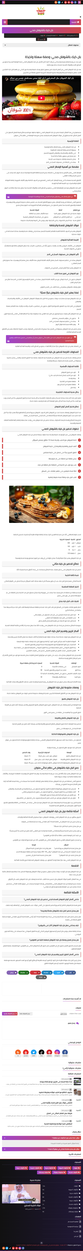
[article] (23, 989)
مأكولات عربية (20, 1168)
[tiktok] (62, 2)
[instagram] (72, 2)
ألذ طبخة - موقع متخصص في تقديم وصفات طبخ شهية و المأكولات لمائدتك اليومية (40, 1245)
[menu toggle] (79, 2)
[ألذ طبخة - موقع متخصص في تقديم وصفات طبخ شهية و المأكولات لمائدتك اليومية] (41, 10)
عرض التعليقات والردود (9, 1013)
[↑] (41, 1242)
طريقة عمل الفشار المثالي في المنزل (59, 1113)
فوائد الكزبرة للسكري (32, 1205)
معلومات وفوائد (58, 1172)
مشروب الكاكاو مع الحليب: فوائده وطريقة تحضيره (55, 1092)
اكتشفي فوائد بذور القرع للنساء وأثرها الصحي (56, 1102)
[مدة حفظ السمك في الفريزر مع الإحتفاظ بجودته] (77, 1081)
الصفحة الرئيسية (51, 35)
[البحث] (3, 2)
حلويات (42, 35)
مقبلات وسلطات (43, 1172)
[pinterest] (68, 2)
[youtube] (65, 2)
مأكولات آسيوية (63, 1168)
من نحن (76, 1236)
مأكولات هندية (73, 1172)
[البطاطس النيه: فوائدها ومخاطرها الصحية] (77, 1123)
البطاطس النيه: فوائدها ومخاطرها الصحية (58, 1123)
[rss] (55, 2)
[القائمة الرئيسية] (5, 22)
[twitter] (59, 2)
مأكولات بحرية (49, 1168)
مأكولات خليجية (35, 1168)
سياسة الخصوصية (73, 1226)
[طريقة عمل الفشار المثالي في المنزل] (77, 1113)
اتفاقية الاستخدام (73, 1222)
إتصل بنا (76, 1231)
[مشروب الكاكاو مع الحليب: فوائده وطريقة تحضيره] (77, 1092)
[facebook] (75, 2)
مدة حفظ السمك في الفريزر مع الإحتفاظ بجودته (56, 1081)
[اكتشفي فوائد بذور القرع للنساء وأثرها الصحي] (77, 1102)
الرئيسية (74, 22)
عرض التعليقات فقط (25, 1013)
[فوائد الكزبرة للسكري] (21, 1194)
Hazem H (37, 1209)
